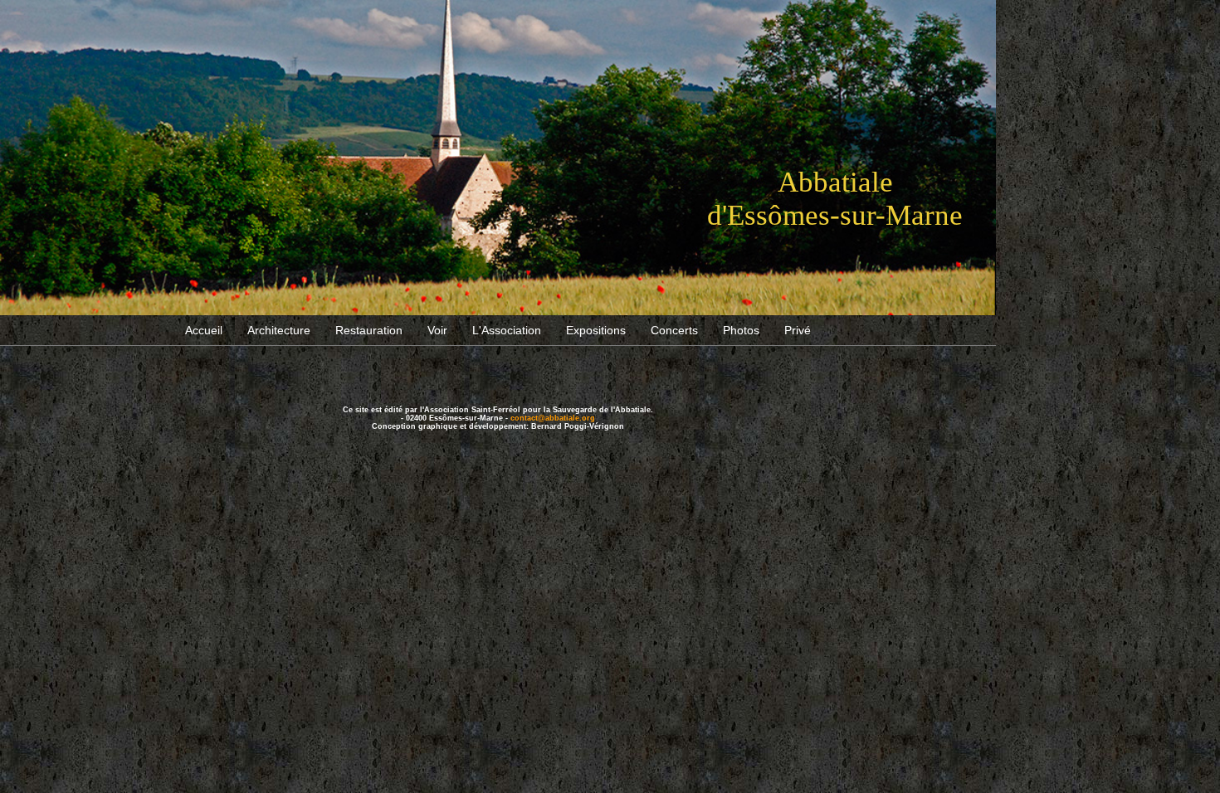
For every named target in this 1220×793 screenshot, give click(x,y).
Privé (797, 330)
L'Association (506, 330)
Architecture (278, 330)
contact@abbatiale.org (552, 418)
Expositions (596, 330)
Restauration (369, 330)
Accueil (203, 330)
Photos (741, 330)
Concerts (674, 330)
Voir (437, 330)
